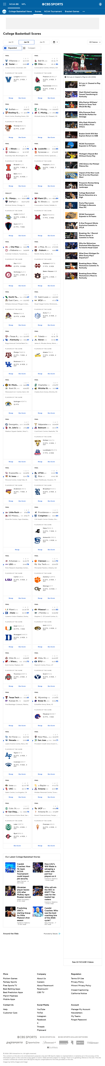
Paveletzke (47, 86)
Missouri (42, 610)
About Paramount (45, 985)
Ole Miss (15, 247)
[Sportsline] (33, 1042)
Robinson (17, 361)
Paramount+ (42, 989)
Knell (45, 674)
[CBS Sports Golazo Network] (73, 1037)
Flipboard (41, 1030)
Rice (40, 476)
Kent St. (13, 388)
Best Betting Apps (11, 989)
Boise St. (42, 701)
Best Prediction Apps (13, 992)
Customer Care (10, 1013)
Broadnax (46, 489)
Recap (11, 98)
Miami (12, 610)
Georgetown (14, 424)
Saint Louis (43, 297)
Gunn (16, 224)
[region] (83, 64)
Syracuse (42, 152)
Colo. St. (13, 808)
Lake (15, 824)
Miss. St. (44, 247)
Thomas (16, 126)
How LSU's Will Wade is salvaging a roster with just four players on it (50, 870)
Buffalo (12, 109)
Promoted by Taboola (51, 934)
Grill (44, 625)
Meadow (46, 714)
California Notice (79, 993)
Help (5, 1009)
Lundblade (47, 450)
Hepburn (46, 164)
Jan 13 (10, 42)
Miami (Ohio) (43, 198)
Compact (31, 48)
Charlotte (42, 385)
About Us (41, 978)
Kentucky (14, 340)
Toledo (41, 336)
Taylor (16, 753)
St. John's (13, 428)
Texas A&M (14, 336)
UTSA (41, 473)
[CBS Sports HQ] (47, 1037)
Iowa (11, 785)
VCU (40, 300)
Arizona (41, 789)
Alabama (14, 250)
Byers (45, 215)
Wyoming (42, 698)
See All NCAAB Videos (82, 962)
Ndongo (46, 586)
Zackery (46, 577)
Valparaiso (43, 424)
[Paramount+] (49, 1042)
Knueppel (17, 634)
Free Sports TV (10, 985)
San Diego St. (13, 812)
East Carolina (14, 300)
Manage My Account (80, 1009)
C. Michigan (43, 113)
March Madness (10, 996)
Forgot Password (79, 1019)
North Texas (14, 297)
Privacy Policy (77, 982)
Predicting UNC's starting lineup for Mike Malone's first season (23, 914)
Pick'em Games (10, 978)
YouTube (41, 1009)
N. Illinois (42, 202)
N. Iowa (12, 476)
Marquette (13, 198)
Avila (45, 313)
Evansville (13, 473)
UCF (40, 808)
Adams (45, 352)
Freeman (46, 824)
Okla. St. (42, 658)
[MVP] (80, 1041)
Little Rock (14, 512)
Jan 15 (42, 42)
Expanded (12, 48)
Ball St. (41, 61)
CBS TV (40, 992)
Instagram (41, 1016)
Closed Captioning (79, 990)
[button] (5, 4)
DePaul (12, 202)
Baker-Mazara (48, 271)
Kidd (15, 626)
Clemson (42, 561)
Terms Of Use (77, 978)
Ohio (40, 64)
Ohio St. (13, 658)
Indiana (12, 152)
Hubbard (46, 263)
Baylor (43, 785)
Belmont (42, 428)
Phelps (16, 352)
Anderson (17, 489)
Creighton (43, 516)
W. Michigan (13, 385)
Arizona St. (43, 812)
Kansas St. (13, 701)
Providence (43, 512)
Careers (40, 982)
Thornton (17, 674)
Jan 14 (26, 42)
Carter (16, 577)
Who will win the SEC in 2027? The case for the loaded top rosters (50, 893)
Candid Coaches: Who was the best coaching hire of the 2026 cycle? (51, 914)
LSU (11, 564)
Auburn (42, 250)
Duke (12, 613)
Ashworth (46, 537)
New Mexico (43, 737)
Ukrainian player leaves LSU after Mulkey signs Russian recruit (24, 892)
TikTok (40, 1013)
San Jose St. (43, 740)
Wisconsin (14, 661)
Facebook (41, 1019)
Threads (40, 1026)
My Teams (75, 1016)
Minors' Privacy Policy (81, 985)
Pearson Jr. (47, 77)
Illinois (14, 149)
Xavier (12, 64)
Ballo (15, 174)
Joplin (16, 214)
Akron (41, 340)
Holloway (17, 272)
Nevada (12, 740)
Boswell (16, 164)
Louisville (42, 149)
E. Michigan (43, 109)
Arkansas (13, 561)
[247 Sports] (14, 1042)
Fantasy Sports (10, 982)
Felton (16, 313)
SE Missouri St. (14, 516)
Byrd (15, 833)
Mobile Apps (9, 999)
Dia (15, 263)
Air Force (13, 737)
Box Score (22, 98)
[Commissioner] (66, 1041)
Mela (45, 528)
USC (11, 789)
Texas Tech (14, 698)
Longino (17, 77)
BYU (40, 661)
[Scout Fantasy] (93, 1042)
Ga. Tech (42, 564)
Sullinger (17, 401)
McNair (45, 440)
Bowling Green (14, 113)
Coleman (17, 762)
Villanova (13, 61)
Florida (42, 613)
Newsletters (76, 1013)
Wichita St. (43, 388)
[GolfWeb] (52, 1047)
